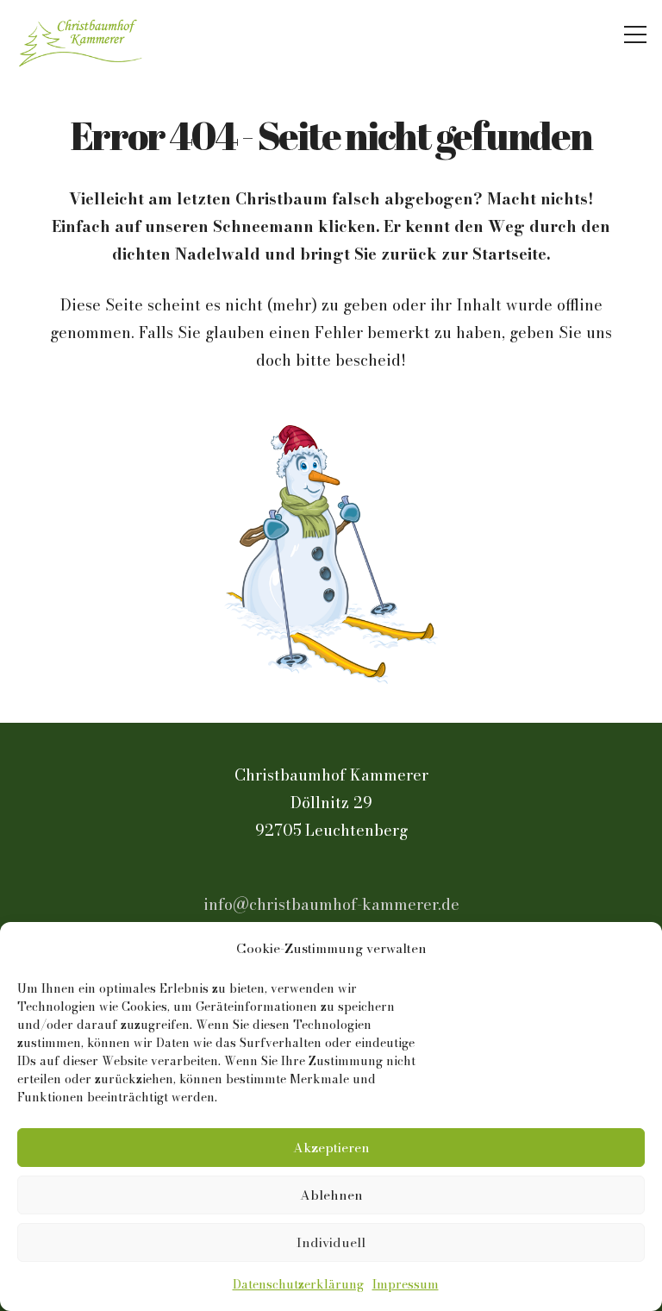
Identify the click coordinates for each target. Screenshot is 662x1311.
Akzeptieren (331, 1147)
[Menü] (635, 34)
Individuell (331, 1242)
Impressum (405, 1284)
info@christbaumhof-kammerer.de (331, 904)
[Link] (82, 34)
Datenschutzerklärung (298, 1284)
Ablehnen (331, 1195)
